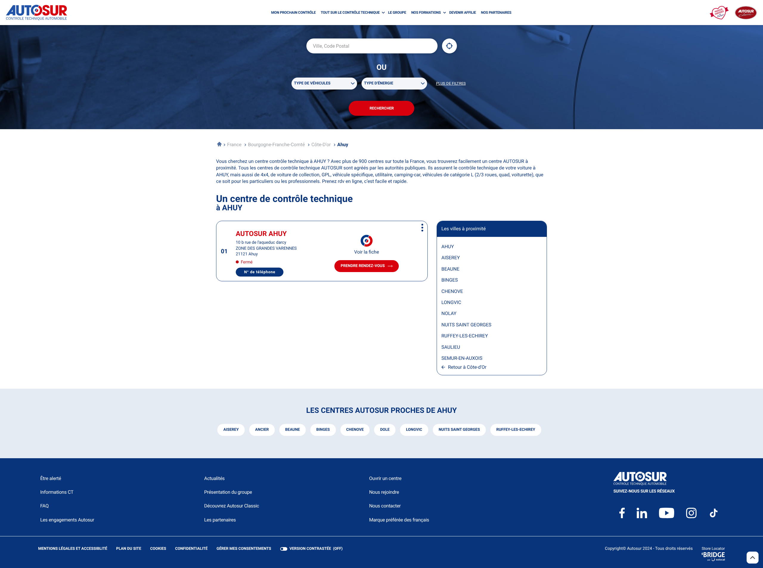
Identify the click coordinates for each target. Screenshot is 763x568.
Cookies (158, 549)
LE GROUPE (397, 12)
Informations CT (56, 492)
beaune (292, 429)
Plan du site (128, 549)
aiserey (231, 429)
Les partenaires (220, 520)
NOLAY (448, 313)
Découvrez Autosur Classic (231, 506)
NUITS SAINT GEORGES (466, 325)
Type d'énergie (378, 83)
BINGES (449, 280)
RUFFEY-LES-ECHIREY (464, 336)
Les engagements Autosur (67, 520)
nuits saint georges (459, 429)
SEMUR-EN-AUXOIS (461, 358)
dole (385, 429)
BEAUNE (450, 269)
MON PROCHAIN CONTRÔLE (293, 12)
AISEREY (450, 257)
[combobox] (372, 45)
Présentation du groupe (228, 492)
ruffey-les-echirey (515, 429)
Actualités (214, 478)
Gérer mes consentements (244, 549)
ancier (262, 429)
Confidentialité (191, 549)
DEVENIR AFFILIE (462, 12)
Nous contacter (385, 506)
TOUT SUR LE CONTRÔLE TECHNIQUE (350, 12)
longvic (414, 429)
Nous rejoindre (384, 492)
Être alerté (50, 478)
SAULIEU (450, 347)
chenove (355, 429)
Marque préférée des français (399, 520)
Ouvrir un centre (385, 478)
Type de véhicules (312, 83)
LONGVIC (451, 302)
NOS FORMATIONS (426, 12)
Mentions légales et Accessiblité (72, 549)
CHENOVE (452, 291)
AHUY (447, 246)
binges (323, 429)
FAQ (44, 506)
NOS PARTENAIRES (496, 12)
